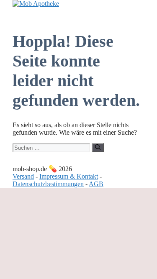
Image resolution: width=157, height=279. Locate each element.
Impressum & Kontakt (68, 176)
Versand (23, 176)
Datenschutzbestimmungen (48, 183)
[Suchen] (98, 147)
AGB (96, 183)
